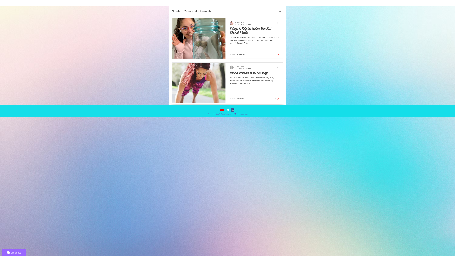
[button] (280, 11)
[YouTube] (222, 110)
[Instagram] (227, 110)
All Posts (176, 11)
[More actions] (278, 23)
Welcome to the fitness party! (197, 11)
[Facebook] (232, 110)
